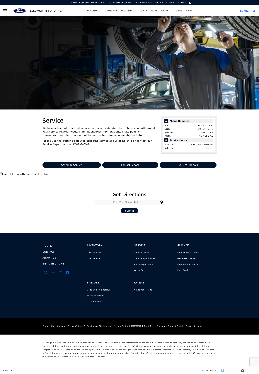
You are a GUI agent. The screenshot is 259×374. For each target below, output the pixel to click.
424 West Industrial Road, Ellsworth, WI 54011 (162, 2)
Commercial (111, 10)
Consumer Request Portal (169, 326)
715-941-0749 (205, 132)
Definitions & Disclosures (97, 326)
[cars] (53, 273)
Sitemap (61, 326)
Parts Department (143, 264)
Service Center (142, 252)
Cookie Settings (194, 326)
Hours (47, 245)
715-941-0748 (205, 128)
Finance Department (188, 252)
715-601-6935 (205, 125)
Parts (154, 10)
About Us (49, 257)
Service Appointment (145, 258)
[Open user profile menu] (189, 2)
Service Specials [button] (188, 165)
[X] (45, 273)
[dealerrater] (60, 273)
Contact (48, 251)
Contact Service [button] (130, 165)
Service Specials (95, 295)
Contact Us (48, 326)
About (189, 10)
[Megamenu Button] (5, 10)
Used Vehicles (128, 10)
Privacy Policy (120, 326)
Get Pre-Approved (186, 258)
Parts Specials (94, 301)
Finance (165, 10)
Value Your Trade (143, 289)
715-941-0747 (206, 135)
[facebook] (67, 273)
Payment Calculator (187, 264)
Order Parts (140, 270)
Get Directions (53, 263)
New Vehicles (94, 10)
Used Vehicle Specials (98, 289)
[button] (247, 10)
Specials (178, 10)
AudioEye (149, 326)
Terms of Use (74, 326)
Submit (129, 210)
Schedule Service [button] (71, 165)
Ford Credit (183, 270)
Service (143, 10)
